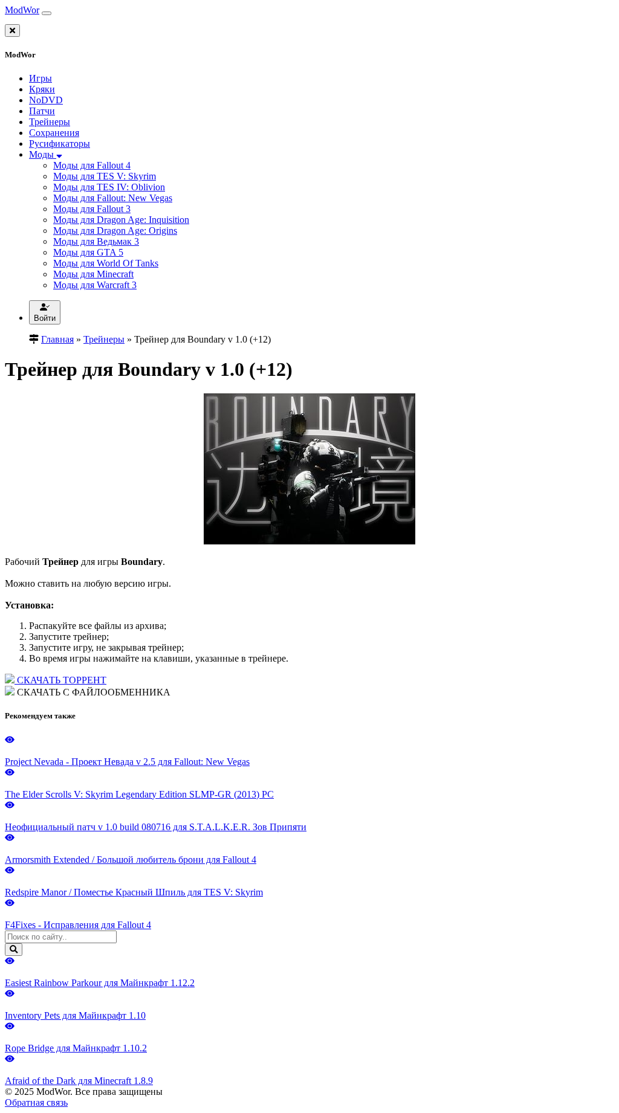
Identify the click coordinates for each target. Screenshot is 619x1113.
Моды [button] (42, 154)
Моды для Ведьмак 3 (96, 241)
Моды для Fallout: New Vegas (112, 198)
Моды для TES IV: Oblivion (109, 187)
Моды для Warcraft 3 (95, 285)
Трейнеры (49, 122)
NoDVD (46, 100)
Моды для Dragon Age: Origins (115, 230)
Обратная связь (36, 1102)
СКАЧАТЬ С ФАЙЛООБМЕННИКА (92, 692)
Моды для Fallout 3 (92, 209)
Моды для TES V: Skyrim (104, 176)
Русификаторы (59, 143)
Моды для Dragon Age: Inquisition (121, 220)
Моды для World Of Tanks (105, 263)
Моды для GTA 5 (88, 252)
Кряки (42, 89)
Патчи (42, 111)
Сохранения (54, 132)
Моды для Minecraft (93, 274)
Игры (40, 78)
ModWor (22, 10)
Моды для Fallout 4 (92, 165)
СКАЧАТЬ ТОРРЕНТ (60, 680)
